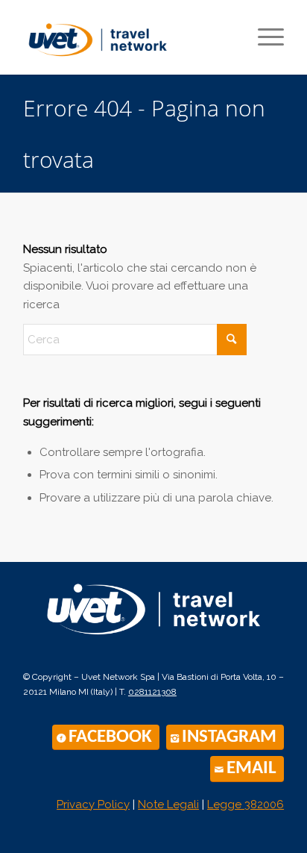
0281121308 (152, 692)
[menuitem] (263, 37)
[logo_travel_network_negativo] (153, 612)
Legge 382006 (245, 804)
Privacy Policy (93, 804)
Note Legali (168, 804)
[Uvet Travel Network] (127, 37)
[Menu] (263, 37)
